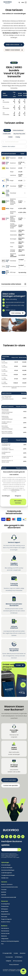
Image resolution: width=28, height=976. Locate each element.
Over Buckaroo (5, 928)
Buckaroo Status (5, 921)
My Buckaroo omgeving (10, 33)
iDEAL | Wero (7, 157)
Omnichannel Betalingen (7, 870)
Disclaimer (22, 953)
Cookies (16, 953)
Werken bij (4, 936)
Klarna (7, 218)
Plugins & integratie (6, 919)
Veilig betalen (4, 938)
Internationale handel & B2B (8, 897)
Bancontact (7, 180)
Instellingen (6, 496)
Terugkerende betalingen (8, 875)
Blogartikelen (4, 911)
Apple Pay (7, 260)
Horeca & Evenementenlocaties (9, 887)
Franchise (3, 889)
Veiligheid (8, 960)
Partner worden (5, 933)
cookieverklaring (15, 490)
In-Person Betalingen (6, 867)
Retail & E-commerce (6, 884)
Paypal (7, 186)
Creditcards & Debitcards (7, 192)
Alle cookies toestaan (18, 502)
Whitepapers (4, 909)
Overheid (3, 894)
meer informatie (13, 255)
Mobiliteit (3, 892)
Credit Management (6, 872)
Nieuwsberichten (5, 914)
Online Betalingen (5, 865)
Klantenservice (5, 931)
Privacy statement (14, 964)
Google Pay (7, 266)
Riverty (7, 201)
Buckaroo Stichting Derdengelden (10, 941)
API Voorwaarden (17, 960)
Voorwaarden (9, 957)
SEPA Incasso (7, 272)
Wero (7, 168)
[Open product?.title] (25, 158)
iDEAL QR (7, 163)
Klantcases (4, 916)
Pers (2, 943)
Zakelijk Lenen (4, 878)
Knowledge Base (5, 903)
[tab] (7, 130)
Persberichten (5, 906)
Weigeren (18, 496)
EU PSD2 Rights (18, 957)
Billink (7, 208)
